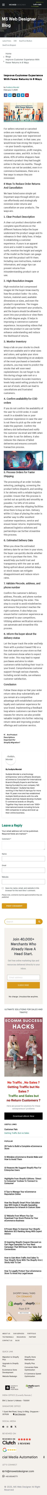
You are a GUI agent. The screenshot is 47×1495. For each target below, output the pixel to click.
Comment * (6, 839)
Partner (32, 1337)
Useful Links (10, 1124)
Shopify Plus (30, 1363)
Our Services (18, 1333)
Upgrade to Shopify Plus (10, 1364)
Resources (21, 1337)
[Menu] (3, 4)
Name (4, 854)
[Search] (39, 921)
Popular (8, 1141)
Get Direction (20, 1414)
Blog (17, 1340)
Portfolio (31, 1333)
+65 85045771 (11, 1476)
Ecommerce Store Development (9, 1371)
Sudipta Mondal (15, 769)
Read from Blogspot (9, 45)
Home (8, 53)
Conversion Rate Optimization (31, 1368)
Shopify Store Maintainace (30, 1358)
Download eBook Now (23, 1116)
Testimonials (8, 1337)
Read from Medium (25, 41)
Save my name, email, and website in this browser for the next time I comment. (22, 889)
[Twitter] (16, 1426)
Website (5, 877)
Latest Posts (7, 41)
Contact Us (7, 1340)
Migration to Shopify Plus (10, 1358)
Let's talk (37, 4)
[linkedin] (12, 1426)
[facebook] (4, 1426)
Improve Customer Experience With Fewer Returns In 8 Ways (22, 61)
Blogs (8, 56)
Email (4, 865)
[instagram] (8, 1426)
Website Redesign (9, 1376)
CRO (15, 41)
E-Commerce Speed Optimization (33, 1375)
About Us (6, 1333)
